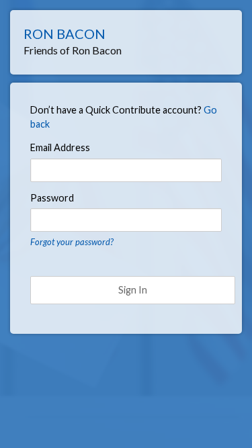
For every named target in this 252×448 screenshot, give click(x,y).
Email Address (60, 147)
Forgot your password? (72, 241)
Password (52, 198)
